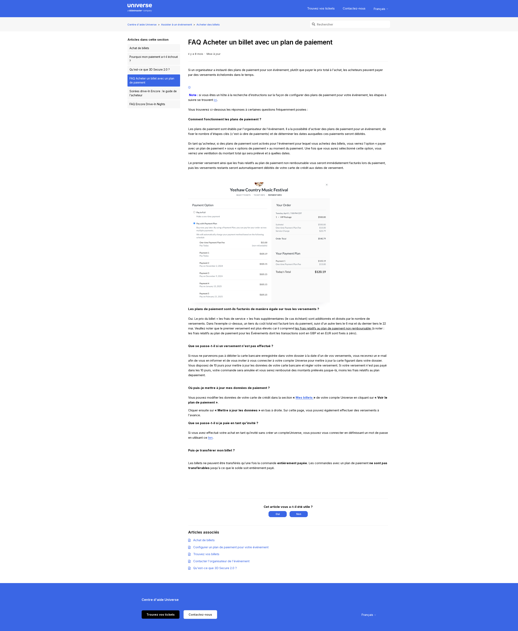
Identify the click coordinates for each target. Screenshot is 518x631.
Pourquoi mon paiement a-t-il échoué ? (154, 58)
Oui (278, 514)
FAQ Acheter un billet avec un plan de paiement (152, 80)
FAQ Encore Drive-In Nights (147, 104)
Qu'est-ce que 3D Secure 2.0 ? (150, 69)
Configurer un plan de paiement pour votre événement (231, 547)
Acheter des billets (208, 24)
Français (380, 9)
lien (210, 437)
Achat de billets (139, 48)
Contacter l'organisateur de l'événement (221, 561)
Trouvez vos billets (206, 554)
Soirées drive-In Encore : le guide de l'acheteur (153, 93)
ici (215, 100)
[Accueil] (139, 8)
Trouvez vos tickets (321, 8)
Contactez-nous (354, 8)
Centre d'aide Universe (142, 24)
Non (298, 514)
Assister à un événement (176, 24)
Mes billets (304, 397)
